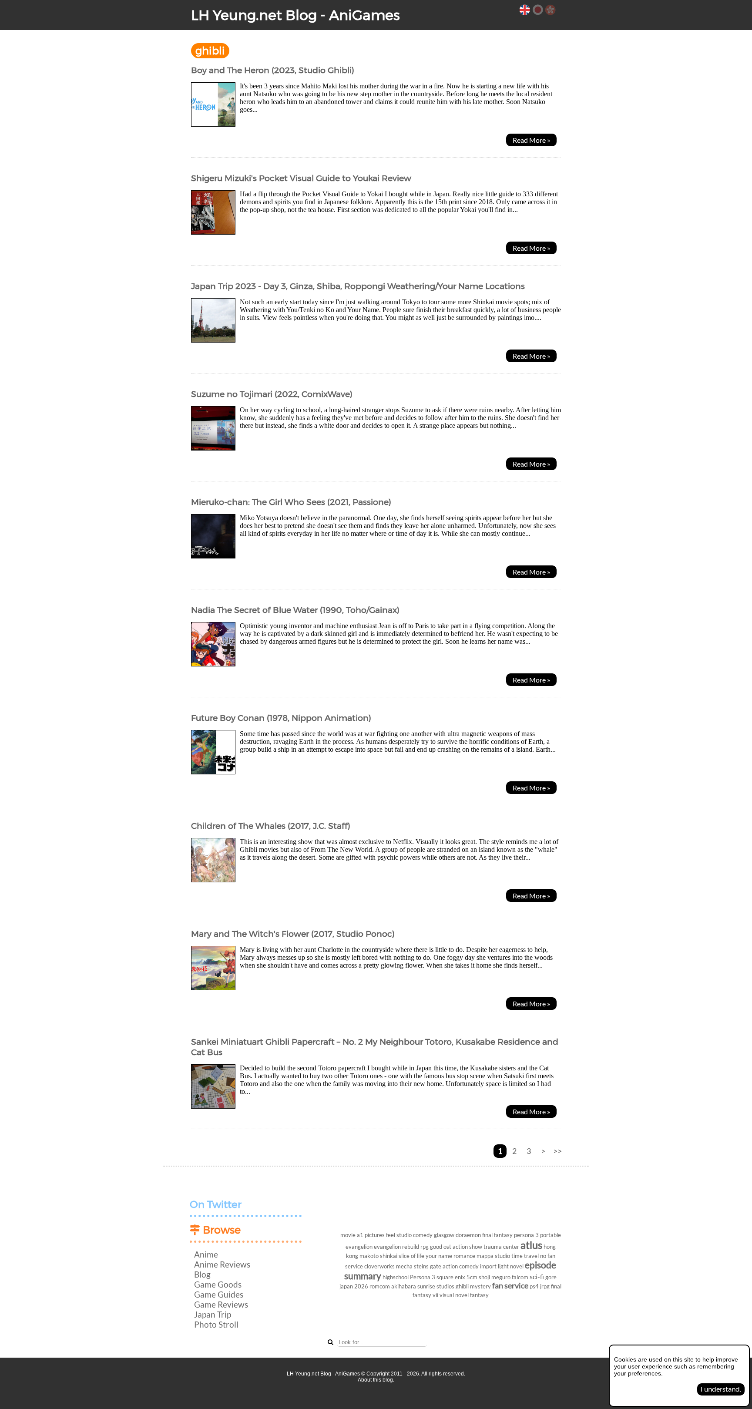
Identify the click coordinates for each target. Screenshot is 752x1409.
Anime (206, 1254)
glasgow (444, 1234)
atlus (531, 1244)
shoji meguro (494, 1277)
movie (348, 1234)
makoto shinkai (378, 1255)
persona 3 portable (537, 1234)
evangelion (359, 1246)
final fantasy (497, 1234)
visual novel (454, 1294)
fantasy (479, 1294)
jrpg (545, 1286)
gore (551, 1277)
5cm (472, 1277)
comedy (423, 1234)
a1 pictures (371, 1234)
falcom (520, 1277)
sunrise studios (435, 1286)
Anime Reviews (222, 1264)
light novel (511, 1266)
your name (439, 1255)
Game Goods (218, 1284)
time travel (525, 1255)
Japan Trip (212, 1314)
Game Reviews (221, 1304)
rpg (424, 1246)
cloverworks (379, 1266)
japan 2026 (353, 1286)
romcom (379, 1286)
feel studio (399, 1234)
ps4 (534, 1286)
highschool (396, 1277)
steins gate (427, 1266)
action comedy (461, 1266)
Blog (202, 1274)
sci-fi (537, 1276)
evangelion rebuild (396, 1246)
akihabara (403, 1286)
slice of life (411, 1255)
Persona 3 (422, 1277)
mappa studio (493, 1255)
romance (464, 1255)
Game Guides (218, 1294)
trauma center (501, 1246)
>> (557, 1151)
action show (467, 1246)
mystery (480, 1286)
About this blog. (376, 1380)
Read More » (531, 140)
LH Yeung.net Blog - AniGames (295, 15)
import (488, 1266)
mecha (404, 1266)
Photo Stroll (216, 1324)
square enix (450, 1277)
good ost (440, 1246)
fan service (510, 1285)
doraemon (468, 1234)
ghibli (462, 1286)
